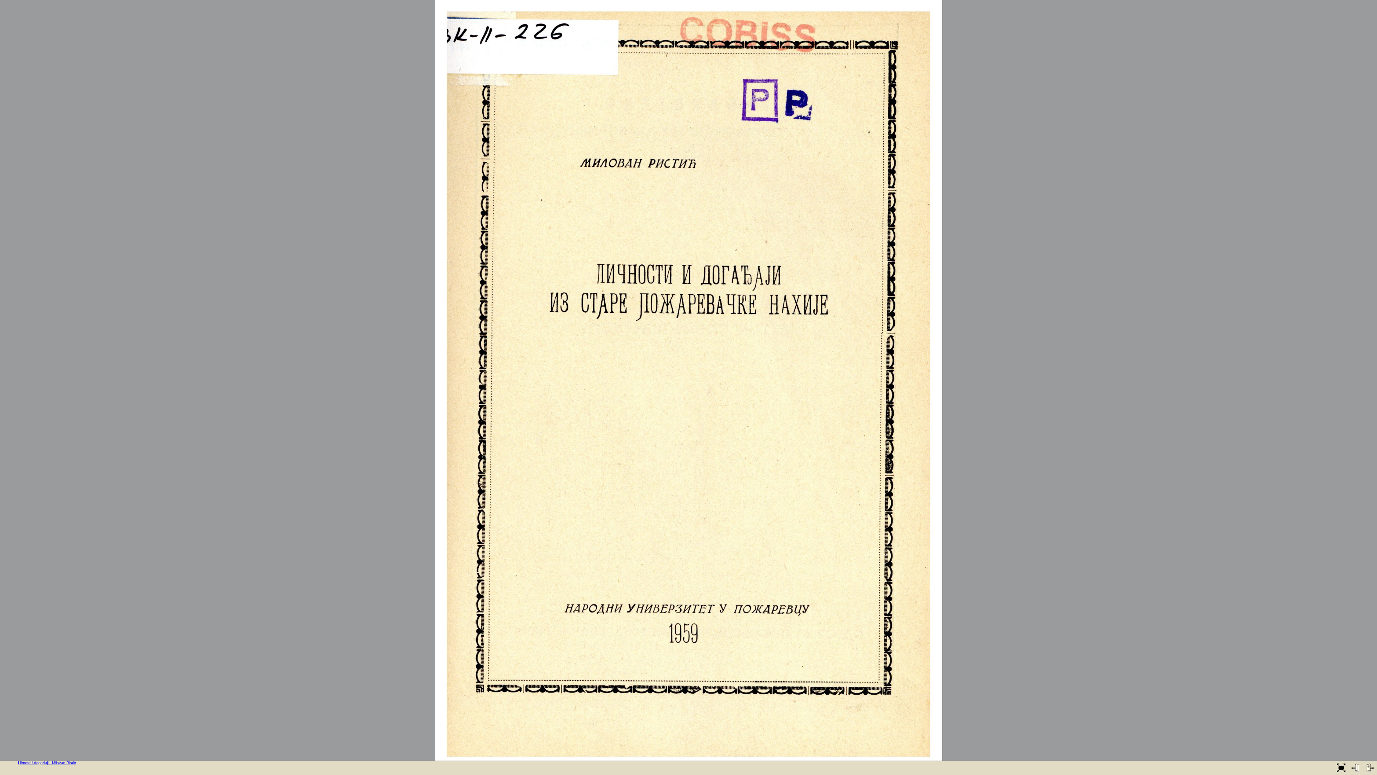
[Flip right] (1370, 768)
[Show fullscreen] (1341, 768)
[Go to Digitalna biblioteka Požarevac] (9, 768)
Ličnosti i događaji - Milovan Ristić (47, 763)
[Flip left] (1355, 768)
